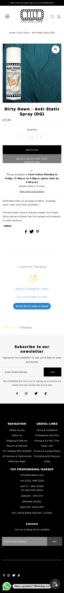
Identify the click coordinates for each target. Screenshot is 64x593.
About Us (17, 435)
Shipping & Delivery (17, 440)
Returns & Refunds (17, 445)
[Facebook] (17, 393)
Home (12, 32)
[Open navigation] (9, 16)
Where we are (17, 430)
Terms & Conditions (47, 430)
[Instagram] (26, 393)
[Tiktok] (45, 393)
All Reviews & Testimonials (16, 456)
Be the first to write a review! (32, 306)
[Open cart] (58, 16)
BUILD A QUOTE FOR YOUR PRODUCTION (32, 160)
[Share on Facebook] (26, 232)
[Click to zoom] (56, 49)
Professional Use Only (47, 435)
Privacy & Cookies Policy (47, 451)
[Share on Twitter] (31, 232)
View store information (31, 191)
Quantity (32, 129)
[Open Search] (52, 16)
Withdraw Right (17, 461)
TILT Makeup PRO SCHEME (16, 451)
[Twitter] (36, 393)
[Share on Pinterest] (37, 232)
